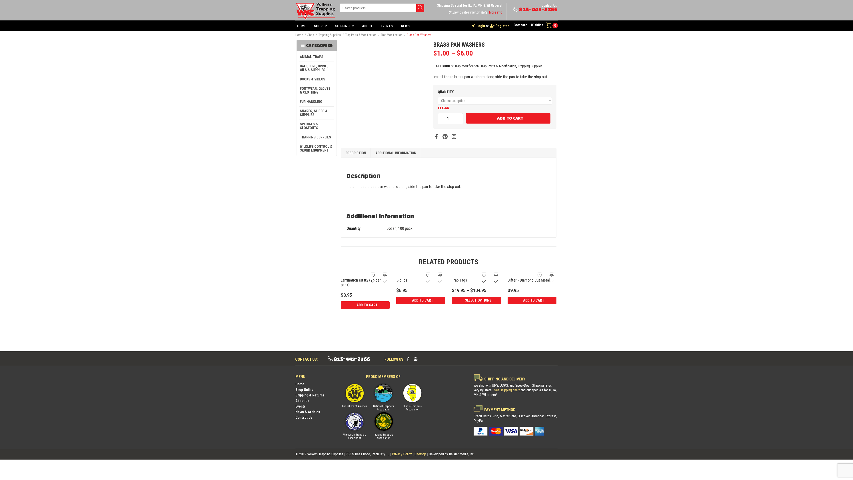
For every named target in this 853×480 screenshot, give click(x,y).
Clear (444, 108)
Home (299, 35)
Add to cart (510, 118)
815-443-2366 (538, 9)
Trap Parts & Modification (361, 35)
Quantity (446, 92)
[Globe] (415, 359)
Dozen (392, 228)
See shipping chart (507, 390)
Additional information (395, 153)
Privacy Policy (402, 454)
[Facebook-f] (408, 359)
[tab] (356, 153)
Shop (310, 35)
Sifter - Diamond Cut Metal (529, 280)
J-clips (401, 280)
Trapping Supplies (330, 35)
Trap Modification (392, 35)
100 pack (405, 228)
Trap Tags (459, 280)
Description (356, 153)
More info (495, 12)
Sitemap (420, 454)
